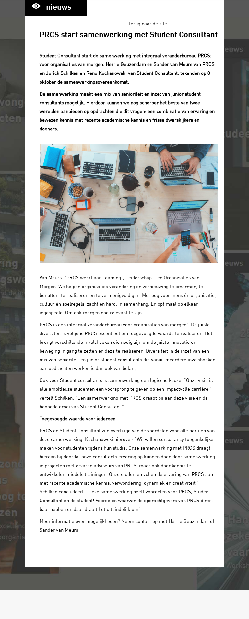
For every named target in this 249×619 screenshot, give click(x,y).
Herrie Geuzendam (189, 520)
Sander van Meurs (59, 529)
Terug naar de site (147, 23)
